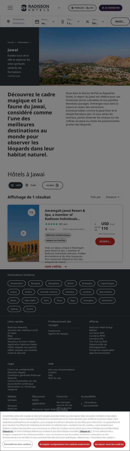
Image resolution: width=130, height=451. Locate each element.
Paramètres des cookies (17, 444)
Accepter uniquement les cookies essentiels (64, 444)
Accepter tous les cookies (109, 444)
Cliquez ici (8, 431)
